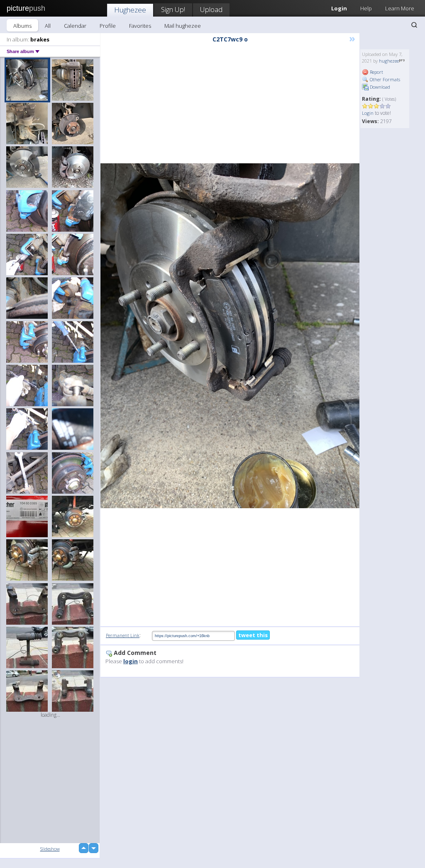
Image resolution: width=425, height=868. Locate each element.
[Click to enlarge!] (229, 335)
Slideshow (50, 849)
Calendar (75, 25)
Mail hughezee (182, 25)
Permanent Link (122, 635)
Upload (211, 9)
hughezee (389, 61)
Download (379, 87)
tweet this (253, 635)
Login (368, 113)
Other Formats (384, 79)
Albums (22, 25)
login (130, 661)
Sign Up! (173, 9)
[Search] (414, 25)
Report (376, 72)
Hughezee (130, 10)
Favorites (140, 25)
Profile (108, 25)
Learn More (399, 8)
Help (366, 8)
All (48, 25)
